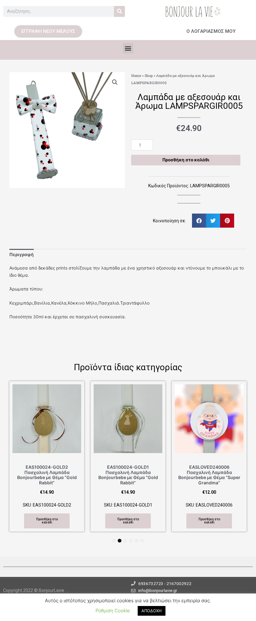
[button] (128, 48)
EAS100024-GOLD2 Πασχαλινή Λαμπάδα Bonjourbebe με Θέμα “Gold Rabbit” (47, 474)
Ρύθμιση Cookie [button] (113, 610)
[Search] (119, 11)
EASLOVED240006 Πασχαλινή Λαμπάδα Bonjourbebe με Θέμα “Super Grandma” (209, 474)
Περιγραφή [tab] (21, 254)
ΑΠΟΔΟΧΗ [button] (151, 610)
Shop (149, 75)
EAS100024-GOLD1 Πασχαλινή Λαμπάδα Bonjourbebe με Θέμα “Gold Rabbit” (128, 474)
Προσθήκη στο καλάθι (185, 159)
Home (136, 75)
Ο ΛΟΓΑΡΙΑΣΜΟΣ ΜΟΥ (211, 31)
